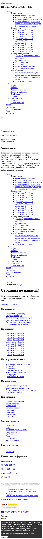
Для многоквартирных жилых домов (21, 390)
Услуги (13, 86)
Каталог (9, 11)
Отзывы (14, 96)
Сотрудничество (9, 445)
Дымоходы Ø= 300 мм (24, 45)
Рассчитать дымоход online (16, 430)
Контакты (10, 113)
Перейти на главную (9, 304)
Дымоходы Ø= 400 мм (24, 49)
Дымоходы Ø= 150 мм (24, 37)
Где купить (10, 107)
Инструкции (11, 412)
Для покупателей (10, 421)
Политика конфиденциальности (19, 489)
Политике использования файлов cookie (17, 533)
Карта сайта (10, 410)
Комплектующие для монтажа (27, 22)
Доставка (9, 450)
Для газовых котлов (23, 62)
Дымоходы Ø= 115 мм (24, 30)
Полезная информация (20, 92)
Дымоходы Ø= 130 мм (24, 34)
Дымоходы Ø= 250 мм (24, 43)
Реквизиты (15, 100)
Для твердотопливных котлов (27, 56)
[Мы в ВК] (5, 477)
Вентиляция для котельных (26, 26)
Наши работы (11, 432)
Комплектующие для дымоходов (28, 19)
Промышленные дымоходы (26, 73)
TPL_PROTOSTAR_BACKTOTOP (15, 512)
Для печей (19, 58)
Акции (8, 105)
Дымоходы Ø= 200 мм (24, 41)
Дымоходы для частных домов (27, 75)
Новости (14, 88)
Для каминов (20, 60)
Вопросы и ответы (18, 90)
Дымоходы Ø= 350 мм (24, 47)
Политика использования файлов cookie (22, 496)
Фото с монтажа (17, 103)
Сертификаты (16, 98)
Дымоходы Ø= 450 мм (24, 51)
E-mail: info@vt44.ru (9, 135)
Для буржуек (20, 64)
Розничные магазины (9, 131)
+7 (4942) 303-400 (8, 139)
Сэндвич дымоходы (23, 17)
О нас (8, 83)
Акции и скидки (12, 404)
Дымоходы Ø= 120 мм (24, 32)
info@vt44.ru (12, 473)
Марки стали (11, 406)
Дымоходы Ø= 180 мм (24, 39)
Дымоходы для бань (23, 81)
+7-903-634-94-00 (8, 469)
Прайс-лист (15, 94)
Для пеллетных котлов (24, 69)
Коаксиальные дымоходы (25, 66)
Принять (4, 537)
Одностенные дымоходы (25, 15)
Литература (10, 414)
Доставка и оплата (13, 109)
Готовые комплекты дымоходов (28, 24)
